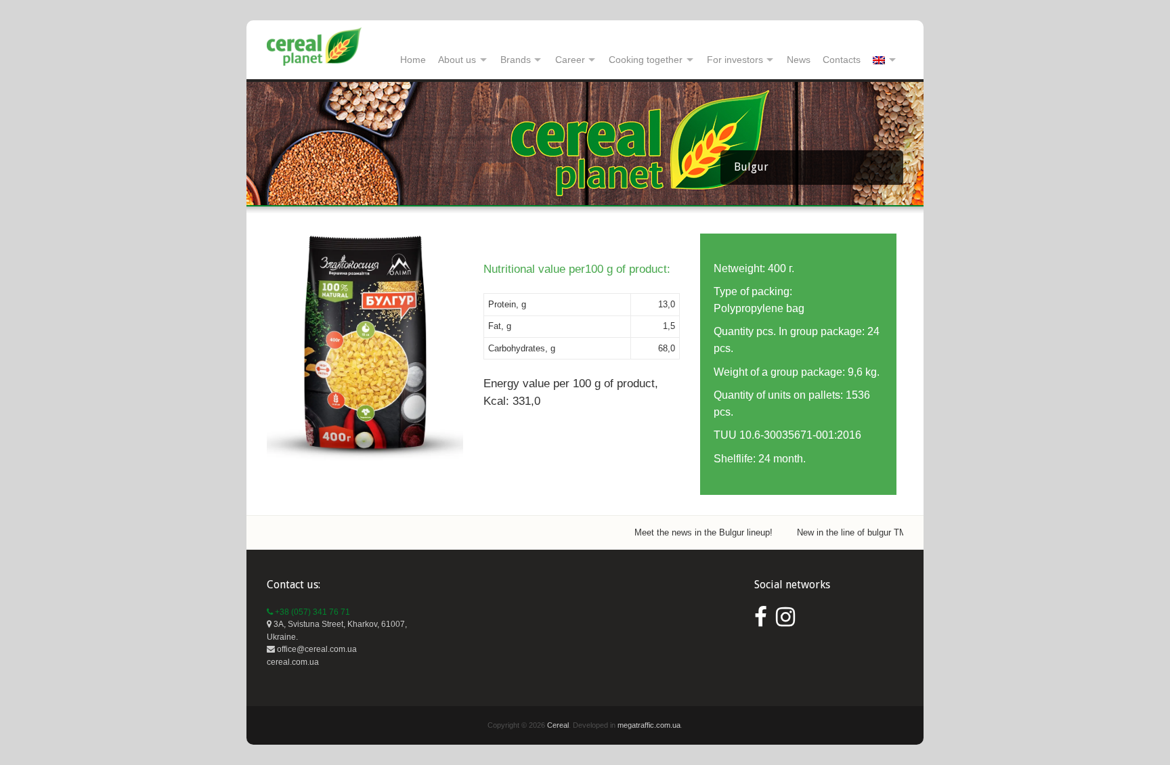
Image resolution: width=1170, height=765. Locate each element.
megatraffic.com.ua (649, 725)
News (798, 59)
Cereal (558, 725)
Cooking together (645, 59)
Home (413, 59)
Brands (515, 59)
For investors (735, 59)
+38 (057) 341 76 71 (311, 612)
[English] (885, 60)
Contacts (842, 59)
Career (570, 59)
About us (457, 59)
